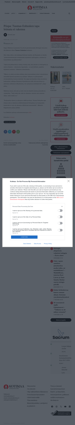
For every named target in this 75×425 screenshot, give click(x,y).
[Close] (69, 181)
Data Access (37, 243)
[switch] (60, 210)
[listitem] (37, 206)
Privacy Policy (48, 243)
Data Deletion (27, 243)
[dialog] (37, 212)
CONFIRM (24, 237)
